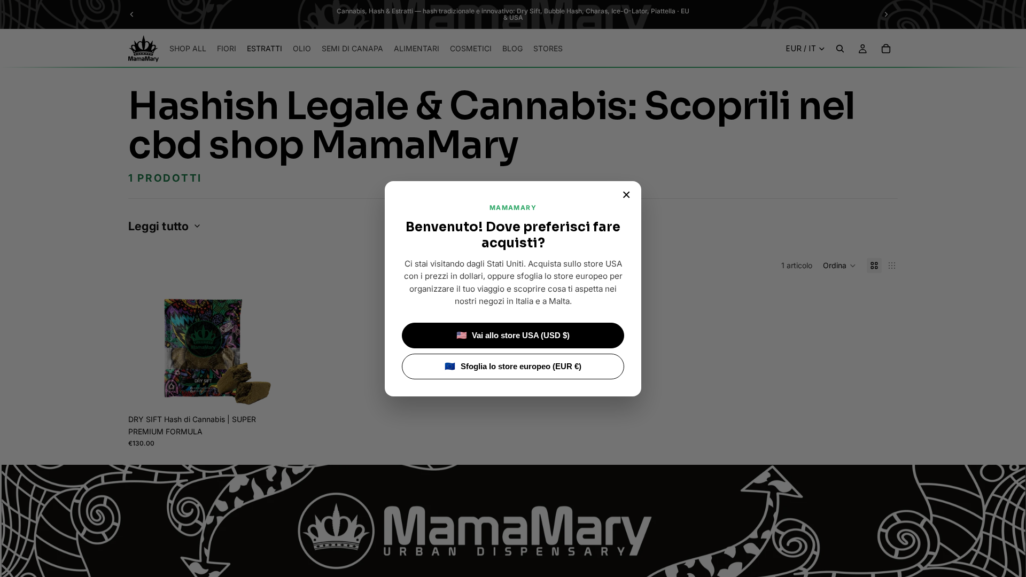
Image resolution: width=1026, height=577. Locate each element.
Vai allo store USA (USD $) (513, 335)
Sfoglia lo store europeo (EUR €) (513, 366)
